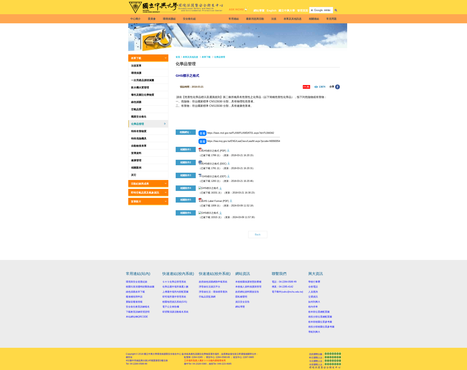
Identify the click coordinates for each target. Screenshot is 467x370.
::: (336, 3)
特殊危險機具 (138, 138)
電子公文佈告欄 (170, 306)
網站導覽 (259, 10)
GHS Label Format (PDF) (215, 201)
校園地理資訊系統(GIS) (174, 301)
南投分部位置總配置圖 (320, 316)
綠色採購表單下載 (135, 291)
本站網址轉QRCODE (137, 316)
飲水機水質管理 (140, 87)
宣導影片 (136, 201)
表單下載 (136, 58)
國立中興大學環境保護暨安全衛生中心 (162, 354)
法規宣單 (136, 65)
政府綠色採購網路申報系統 (213, 281)
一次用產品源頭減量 (142, 80)
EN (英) (306, 87)
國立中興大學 (287, 10)
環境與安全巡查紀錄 (136, 281)
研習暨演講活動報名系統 (175, 311)
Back (257, 234)
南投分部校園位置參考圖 (321, 326)
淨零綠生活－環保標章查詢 (213, 291)
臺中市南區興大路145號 (141, 360)
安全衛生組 (189, 18)
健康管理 (136, 160)
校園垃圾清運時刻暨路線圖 (140, 286)
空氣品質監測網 (207, 296)
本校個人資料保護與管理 (248, 286)
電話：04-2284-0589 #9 (284, 281)
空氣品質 (136, 109)
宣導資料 (136, 153)
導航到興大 (314, 331)
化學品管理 (137, 123)
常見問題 (331, 18)
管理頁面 (302, 10)
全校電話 (313, 286)
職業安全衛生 (138, 116)
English (271, 10)
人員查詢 (313, 291)
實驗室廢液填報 (134, 301)
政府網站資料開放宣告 (247, 291)
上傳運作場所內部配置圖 (175, 291)
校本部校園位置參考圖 (320, 321)
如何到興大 (314, 301)
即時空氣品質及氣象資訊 (145, 192)
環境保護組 (169, 18)
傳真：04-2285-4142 (282, 286)
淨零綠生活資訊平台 (209, 286)
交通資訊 (313, 296)
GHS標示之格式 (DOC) (214, 163)
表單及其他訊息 (293, 18)
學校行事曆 (314, 281)
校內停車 (313, 306)
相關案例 (136, 167)
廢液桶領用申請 (134, 296)
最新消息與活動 (255, 18)
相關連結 (314, 18)
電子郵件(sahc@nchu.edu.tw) (287, 291)
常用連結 (234, 18)
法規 (273, 18)
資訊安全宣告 (242, 301)
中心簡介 (135, 18)
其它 (133, 174)
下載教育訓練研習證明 (138, 311)
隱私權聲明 (241, 296)
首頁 (178, 57)
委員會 (152, 18)
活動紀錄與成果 (140, 183)
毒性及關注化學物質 (142, 94)
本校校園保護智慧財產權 (248, 281)
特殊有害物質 (138, 131)
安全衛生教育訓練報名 (138, 306)
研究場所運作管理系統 (174, 296)
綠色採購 (136, 102)
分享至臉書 (337, 87)
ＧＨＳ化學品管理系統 (174, 281)
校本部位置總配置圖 (319, 311)
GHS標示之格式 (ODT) (214, 176)
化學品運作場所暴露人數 (175, 286)
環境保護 (136, 72)
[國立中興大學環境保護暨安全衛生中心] (176, 7)
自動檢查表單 (138, 145)
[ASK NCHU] (238, 10)
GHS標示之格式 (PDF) (214, 150)
